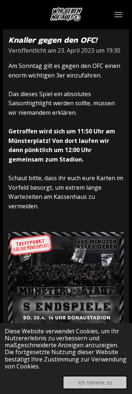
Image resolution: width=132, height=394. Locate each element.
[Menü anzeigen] (118, 14)
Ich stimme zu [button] (95, 382)
